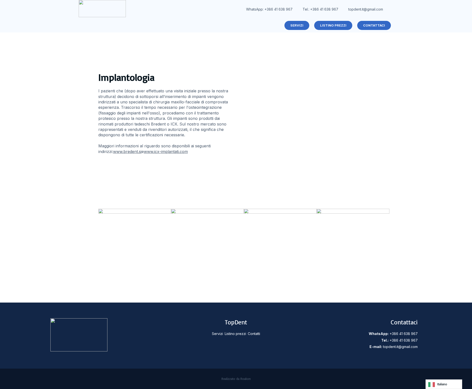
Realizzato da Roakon (236, 379)
